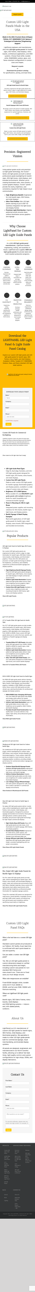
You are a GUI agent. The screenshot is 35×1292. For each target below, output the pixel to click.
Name (8, 395)
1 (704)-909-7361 (16, 1)
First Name (9, 1080)
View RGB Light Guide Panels (11, 719)
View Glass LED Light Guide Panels (13, 847)
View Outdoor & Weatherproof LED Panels (15, 790)
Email (7, 408)
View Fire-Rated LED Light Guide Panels (15, 906)
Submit (8, 424)
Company (8, 401)
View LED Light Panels (9, 596)
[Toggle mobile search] (28, 6)
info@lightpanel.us (25, 1)
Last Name (9, 1087)
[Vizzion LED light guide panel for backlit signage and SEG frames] (10, 166)
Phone (8, 414)
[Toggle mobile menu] (31, 6)
